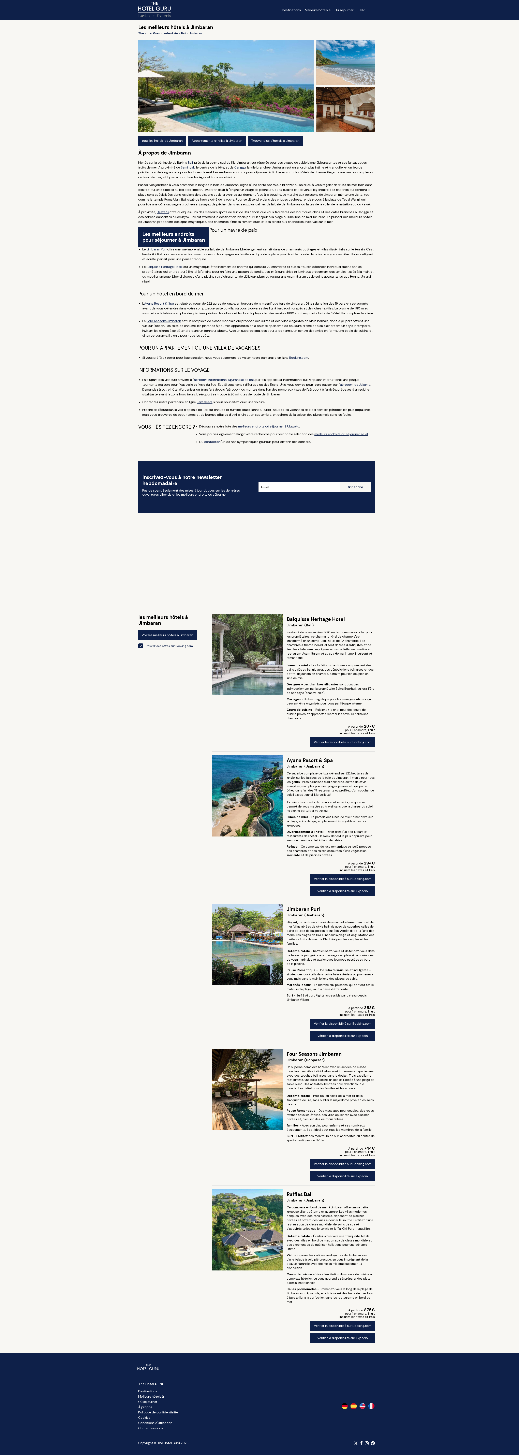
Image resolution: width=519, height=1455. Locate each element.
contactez (212, 442)
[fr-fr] (371, 1406)
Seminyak (188, 167)
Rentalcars (204, 402)
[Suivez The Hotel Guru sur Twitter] (356, 1443)
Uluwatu (163, 212)
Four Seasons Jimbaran (164, 321)
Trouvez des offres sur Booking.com (169, 646)
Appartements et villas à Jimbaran (217, 141)
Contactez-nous (150, 1428)
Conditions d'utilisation (155, 1423)
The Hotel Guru (150, 1384)
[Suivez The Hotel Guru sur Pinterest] (373, 1443)
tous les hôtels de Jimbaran (162, 141)
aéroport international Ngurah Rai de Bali (224, 380)
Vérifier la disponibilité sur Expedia (342, 891)
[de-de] (344, 1406)
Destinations (291, 10)
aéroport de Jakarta (355, 384)
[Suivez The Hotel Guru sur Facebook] (361, 1443)
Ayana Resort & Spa (159, 303)
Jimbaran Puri (156, 249)
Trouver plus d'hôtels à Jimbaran (275, 141)
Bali (190, 162)
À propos (145, 1407)
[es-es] (353, 1406)
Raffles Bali (300, 1194)
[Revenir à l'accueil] (154, 10)
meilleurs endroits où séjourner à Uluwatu (268, 426)
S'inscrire (355, 487)
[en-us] (362, 1406)
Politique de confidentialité (158, 1412)
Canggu (240, 167)
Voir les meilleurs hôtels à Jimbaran (167, 635)
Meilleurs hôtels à (317, 10)
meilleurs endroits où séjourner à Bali (341, 434)
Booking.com (298, 357)
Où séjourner (344, 10)
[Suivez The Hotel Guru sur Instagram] (367, 1443)
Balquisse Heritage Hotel (164, 267)
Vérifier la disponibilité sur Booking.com (342, 742)
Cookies (144, 1417)
